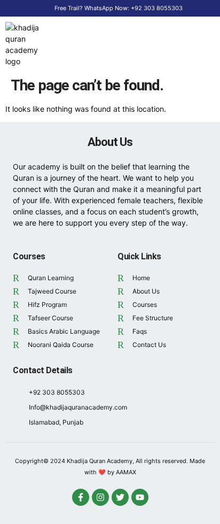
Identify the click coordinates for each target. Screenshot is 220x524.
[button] (198, 44)
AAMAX (126, 472)
